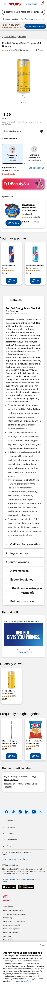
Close (42, 945)
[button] (36, 168)
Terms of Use (25, 981)
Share (40, 50)
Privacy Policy (11, 981)
